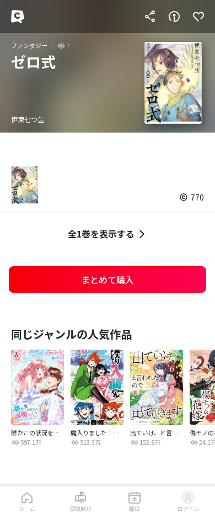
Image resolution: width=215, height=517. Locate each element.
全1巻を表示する (101, 233)
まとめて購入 (107, 279)
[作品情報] (174, 16)
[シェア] (150, 16)
